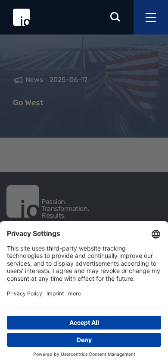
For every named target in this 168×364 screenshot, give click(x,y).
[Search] (115, 17)
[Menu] (151, 17)
